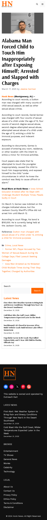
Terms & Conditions (13, 503)
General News (10, 459)
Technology (9, 471)
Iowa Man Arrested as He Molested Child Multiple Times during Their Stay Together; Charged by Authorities (21, 267)
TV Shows (8, 455)
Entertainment (11, 451)
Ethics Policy (10, 499)
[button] (37, 4)
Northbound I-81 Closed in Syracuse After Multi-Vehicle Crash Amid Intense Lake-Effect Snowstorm (23, 327)
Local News (17, 245)
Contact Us (9, 491)
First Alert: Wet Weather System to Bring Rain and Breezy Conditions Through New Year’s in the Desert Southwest (23, 304)
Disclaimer (9, 507)
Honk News (8, 96)
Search (7, 286)
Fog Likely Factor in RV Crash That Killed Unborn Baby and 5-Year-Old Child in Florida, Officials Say (23, 340)
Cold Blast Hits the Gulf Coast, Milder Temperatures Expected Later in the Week (22, 316)
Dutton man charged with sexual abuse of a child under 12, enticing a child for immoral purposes (22, 235)
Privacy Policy (10, 495)
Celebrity (8, 467)
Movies (7, 463)
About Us (8, 487)
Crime (8, 245)
